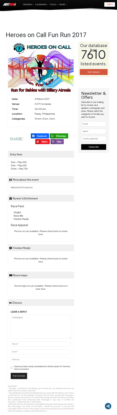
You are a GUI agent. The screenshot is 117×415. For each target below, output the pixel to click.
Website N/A (16, 187)
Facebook (28, 187)
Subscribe (94, 147)
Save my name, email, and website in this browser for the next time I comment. (42, 367)
